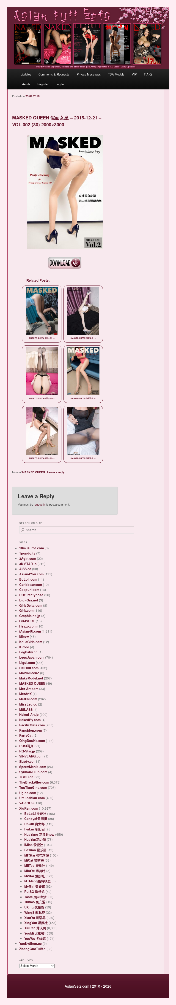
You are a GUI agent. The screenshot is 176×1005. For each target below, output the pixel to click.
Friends (25, 84)
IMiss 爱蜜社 (33, 844)
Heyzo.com (27, 626)
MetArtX (25, 693)
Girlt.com (26, 610)
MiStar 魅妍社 (34, 876)
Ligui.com (27, 662)
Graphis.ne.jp (29, 615)
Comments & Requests (53, 74)
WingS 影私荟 (34, 912)
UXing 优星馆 (34, 907)
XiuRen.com (28, 808)
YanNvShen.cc (30, 943)
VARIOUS (26, 803)
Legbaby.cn (28, 652)
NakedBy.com (30, 719)
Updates (25, 74)
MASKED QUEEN (33, 472)
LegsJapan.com (31, 657)
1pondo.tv (27, 553)
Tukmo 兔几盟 (34, 902)
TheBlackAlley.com (34, 782)
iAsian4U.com (30, 631)
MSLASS (26, 709)
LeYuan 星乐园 (35, 850)
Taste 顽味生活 (35, 897)
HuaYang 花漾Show (39, 834)
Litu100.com (28, 668)
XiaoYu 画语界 (35, 917)
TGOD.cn (26, 777)
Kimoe (24, 647)
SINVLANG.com (31, 756)
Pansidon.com (30, 730)
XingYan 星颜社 (36, 922)
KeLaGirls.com (30, 641)
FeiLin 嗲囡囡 (34, 829)
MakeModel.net (31, 678)
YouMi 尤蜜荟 (34, 933)
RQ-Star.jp (27, 751)
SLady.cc (26, 761)
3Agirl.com (27, 558)
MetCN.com (28, 699)
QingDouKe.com (32, 740)
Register (42, 84)
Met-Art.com (28, 688)
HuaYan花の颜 (35, 839)
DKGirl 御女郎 (34, 824)
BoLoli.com (28, 579)
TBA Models (116, 74)
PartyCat (26, 735)
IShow (24, 636)
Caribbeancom (30, 584)
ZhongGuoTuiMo (32, 948)
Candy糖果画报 (35, 818)
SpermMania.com (32, 766)
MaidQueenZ (29, 673)
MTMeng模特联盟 (37, 881)
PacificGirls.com (32, 725)
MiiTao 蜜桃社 (34, 865)
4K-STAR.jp (28, 563)
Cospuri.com (29, 589)
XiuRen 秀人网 (35, 928)
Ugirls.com (27, 792)
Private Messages (89, 74)
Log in (60, 84)
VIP (134, 74)
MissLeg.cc (28, 704)
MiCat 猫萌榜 (34, 860)
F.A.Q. (148, 74)
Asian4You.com (31, 574)
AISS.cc (25, 568)
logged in (40, 504)
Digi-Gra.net (28, 600)
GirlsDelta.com (30, 605)
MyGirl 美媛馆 (34, 886)
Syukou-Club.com (33, 772)
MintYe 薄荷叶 (34, 870)
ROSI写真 (26, 746)
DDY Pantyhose (31, 595)
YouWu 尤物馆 (35, 938)
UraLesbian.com (32, 797)
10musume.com (31, 548)
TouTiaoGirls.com (33, 787)
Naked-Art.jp (29, 714)
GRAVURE (27, 621)
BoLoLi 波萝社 (35, 813)
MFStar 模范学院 (36, 855)
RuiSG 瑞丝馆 (34, 891)
